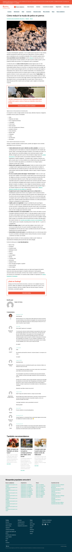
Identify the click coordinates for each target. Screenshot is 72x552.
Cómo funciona (30, 6)
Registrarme (58, 6)
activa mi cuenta (9, 2)
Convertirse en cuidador (48, 6)
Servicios (38, 6)
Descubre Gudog (26, 293)
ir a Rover (17, 2)
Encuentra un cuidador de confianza (26, 105)
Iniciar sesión (66, 6)
